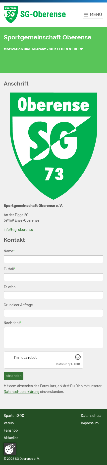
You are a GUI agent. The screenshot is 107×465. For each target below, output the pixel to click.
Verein (9, 423)
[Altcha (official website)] (78, 359)
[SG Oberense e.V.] (39, 14)
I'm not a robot (25, 358)
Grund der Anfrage (18, 305)
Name (9, 251)
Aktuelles (11, 438)
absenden (13, 376)
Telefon (9, 287)
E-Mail (9, 269)
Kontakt (10, 445)
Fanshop (11, 430)
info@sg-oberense (18, 230)
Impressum (90, 423)
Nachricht (12, 323)
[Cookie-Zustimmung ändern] (10, 449)
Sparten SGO (14, 416)
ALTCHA (76, 364)
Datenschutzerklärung (21, 392)
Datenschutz (91, 416)
